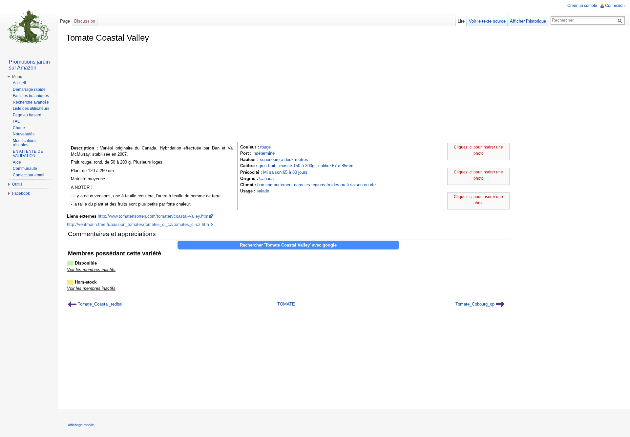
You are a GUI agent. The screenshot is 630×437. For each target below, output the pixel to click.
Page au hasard (27, 115)
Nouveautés (23, 134)
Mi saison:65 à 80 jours (285, 172)
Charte (19, 128)
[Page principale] (29, 26)
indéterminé (264, 153)
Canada (266, 178)
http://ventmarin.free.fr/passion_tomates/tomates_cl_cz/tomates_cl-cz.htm (138, 224)
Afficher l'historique (528, 21)
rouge (265, 147)
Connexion (615, 5)
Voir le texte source (487, 21)
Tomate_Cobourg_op (475, 304)
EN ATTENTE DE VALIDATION (28, 153)
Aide (17, 162)
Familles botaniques (31, 95)
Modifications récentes (24, 143)
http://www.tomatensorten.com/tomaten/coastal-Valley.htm (153, 216)
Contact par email (28, 175)
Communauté (25, 168)
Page (65, 21)
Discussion (84, 21)
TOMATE (286, 304)
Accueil (19, 83)
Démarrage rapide (29, 89)
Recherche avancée (31, 102)
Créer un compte (582, 5)
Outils (17, 184)
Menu (17, 76)
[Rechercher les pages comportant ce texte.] (620, 20)
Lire (461, 21)
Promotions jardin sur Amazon (29, 64)
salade (263, 191)
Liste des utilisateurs (31, 108)
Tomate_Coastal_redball (99, 304)
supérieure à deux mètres (284, 159)
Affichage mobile (81, 425)
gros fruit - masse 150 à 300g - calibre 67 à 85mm (306, 165)
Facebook (21, 193)
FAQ (16, 121)
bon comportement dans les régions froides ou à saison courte (316, 184)
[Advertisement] (344, 94)
